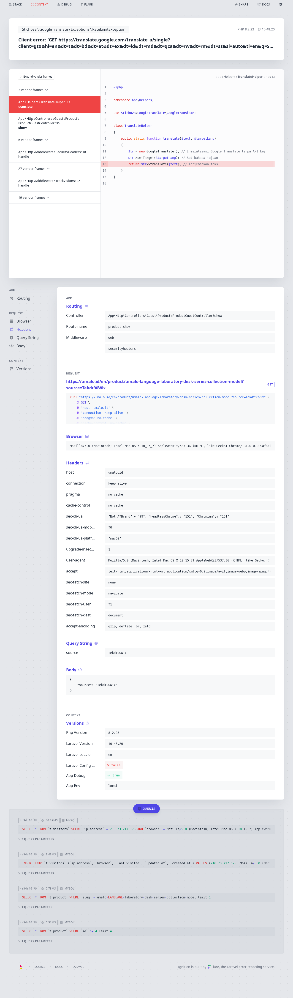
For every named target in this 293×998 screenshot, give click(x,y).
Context (16, 361)
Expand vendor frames (37, 77)
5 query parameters (38, 873)
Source (40, 967)
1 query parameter (37, 907)
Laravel (78, 967)
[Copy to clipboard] (269, 315)
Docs (59, 967)
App (12, 290)
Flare (215, 967)
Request (16, 313)
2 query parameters (38, 839)
